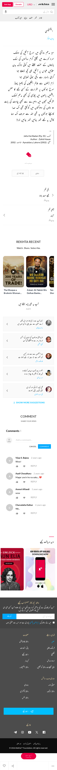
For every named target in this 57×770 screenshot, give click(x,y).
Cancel (32, 446)
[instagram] (22, 732)
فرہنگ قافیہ (51, 648)
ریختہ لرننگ (51, 691)
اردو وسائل (51, 660)
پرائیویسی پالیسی (35, 622)
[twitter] (36, 732)
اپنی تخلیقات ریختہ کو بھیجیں (46, 667)
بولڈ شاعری (20, 173)
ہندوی (26, 685)
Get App (7, 4)
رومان (37, 173)
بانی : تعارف (24, 648)
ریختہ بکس (25, 697)
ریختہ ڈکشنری (24, 691)
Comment (44, 446)
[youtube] (29, 732)
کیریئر (27, 660)
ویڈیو (25, 17)
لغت (30, 17)
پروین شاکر (50, 38)
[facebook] (43, 732)
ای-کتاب (18, 17)
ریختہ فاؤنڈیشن (24, 641)
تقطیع (53, 654)
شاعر (40, 17)
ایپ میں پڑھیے (28, 756)
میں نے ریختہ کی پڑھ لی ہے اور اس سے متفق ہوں (28, 622)
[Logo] (44, 4)
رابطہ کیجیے (25, 654)
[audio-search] (5, 11)
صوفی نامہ (51, 685)
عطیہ (53, 641)
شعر (36, 17)
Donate (19, 4)
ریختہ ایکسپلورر (24, 667)
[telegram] (15, 732)
